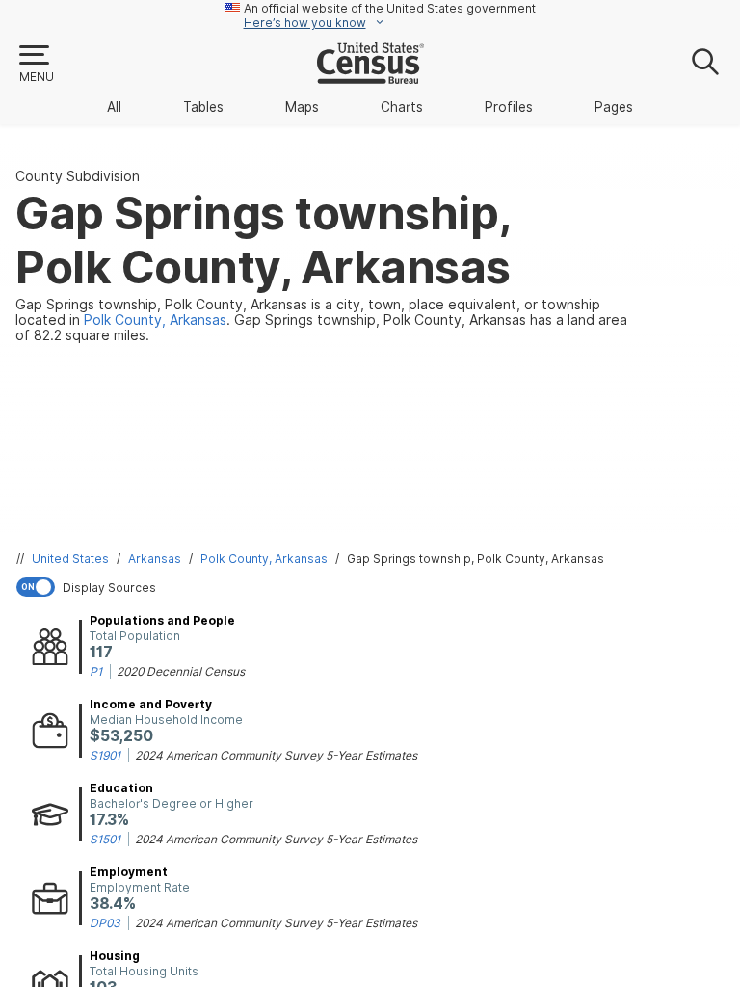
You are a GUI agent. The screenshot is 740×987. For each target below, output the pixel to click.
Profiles (509, 107)
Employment (129, 872)
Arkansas (154, 558)
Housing (115, 955)
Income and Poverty (151, 704)
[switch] (373, 587)
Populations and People (162, 620)
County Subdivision (77, 176)
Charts (402, 107)
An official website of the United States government (390, 8)
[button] (35, 64)
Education (121, 788)
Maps (302, 107)
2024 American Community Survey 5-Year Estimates (276, 755)
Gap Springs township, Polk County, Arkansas (475, 558)
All (114, 107)
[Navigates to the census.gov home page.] (370, 76)
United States (70, 558)
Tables (203, 107)
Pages (614, 107)
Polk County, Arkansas (264, 558)
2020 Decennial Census (181, 671)
